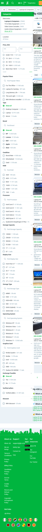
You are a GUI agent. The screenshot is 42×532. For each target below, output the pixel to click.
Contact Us (16, 451)
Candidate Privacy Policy (7, 472)
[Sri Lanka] (13, 525)
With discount (13, 403)
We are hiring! (6, 448)
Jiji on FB (33, 446)
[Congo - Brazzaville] (23, 525)
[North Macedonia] (34, 525)
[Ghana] (20, 520)
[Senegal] (30, 520)
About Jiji (7, 443)
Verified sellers (15, 393)
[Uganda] (10, 520)
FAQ (14, 455)
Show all (9, 105)
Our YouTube (33, 457)
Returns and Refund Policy (8, 492)
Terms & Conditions (8, 454)
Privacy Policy (6, 460)
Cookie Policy (6, 485)
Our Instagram (33, 451)
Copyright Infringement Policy (8, 500)
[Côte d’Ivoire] (35, 520)
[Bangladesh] (8, 525)
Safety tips (16, 447)
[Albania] (28, 525)
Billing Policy (8, 465)
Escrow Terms (6, 479)
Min (5, 49)
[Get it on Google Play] (27, 450)
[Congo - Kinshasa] (18, 525)
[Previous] (27, 377)
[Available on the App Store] (27, 446)
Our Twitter (33, 462)
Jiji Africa (7, 513)
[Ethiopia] (25, 520)
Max (21, 49)
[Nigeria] (4, 520)
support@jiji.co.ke (19, 443)
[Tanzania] (15, 520)
